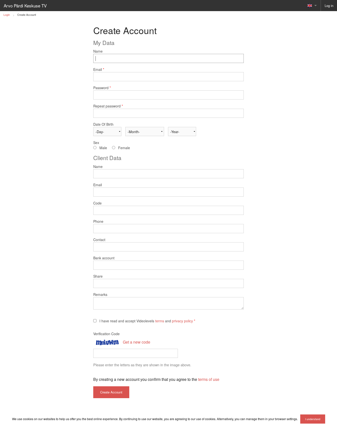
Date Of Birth (103, 124)
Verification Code (106, 333)
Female (124, 147)
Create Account (26, 15)
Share (98, 276)
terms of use (208, 379)
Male (103, 147)
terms (159, 320)
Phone (98, 221)
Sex (96, 142)
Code (97, 203)
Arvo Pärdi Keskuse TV (25, 5)
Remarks (100, 294)
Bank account (103, 257)
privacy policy (182, 320)
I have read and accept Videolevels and (147, 320)
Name (98, 51)
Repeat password (108, 105)
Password (102, 87)
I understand (312, 419)
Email (98, 69)
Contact (99, 239)
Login (6, 15)
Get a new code (136, 342)
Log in (329, 5)
